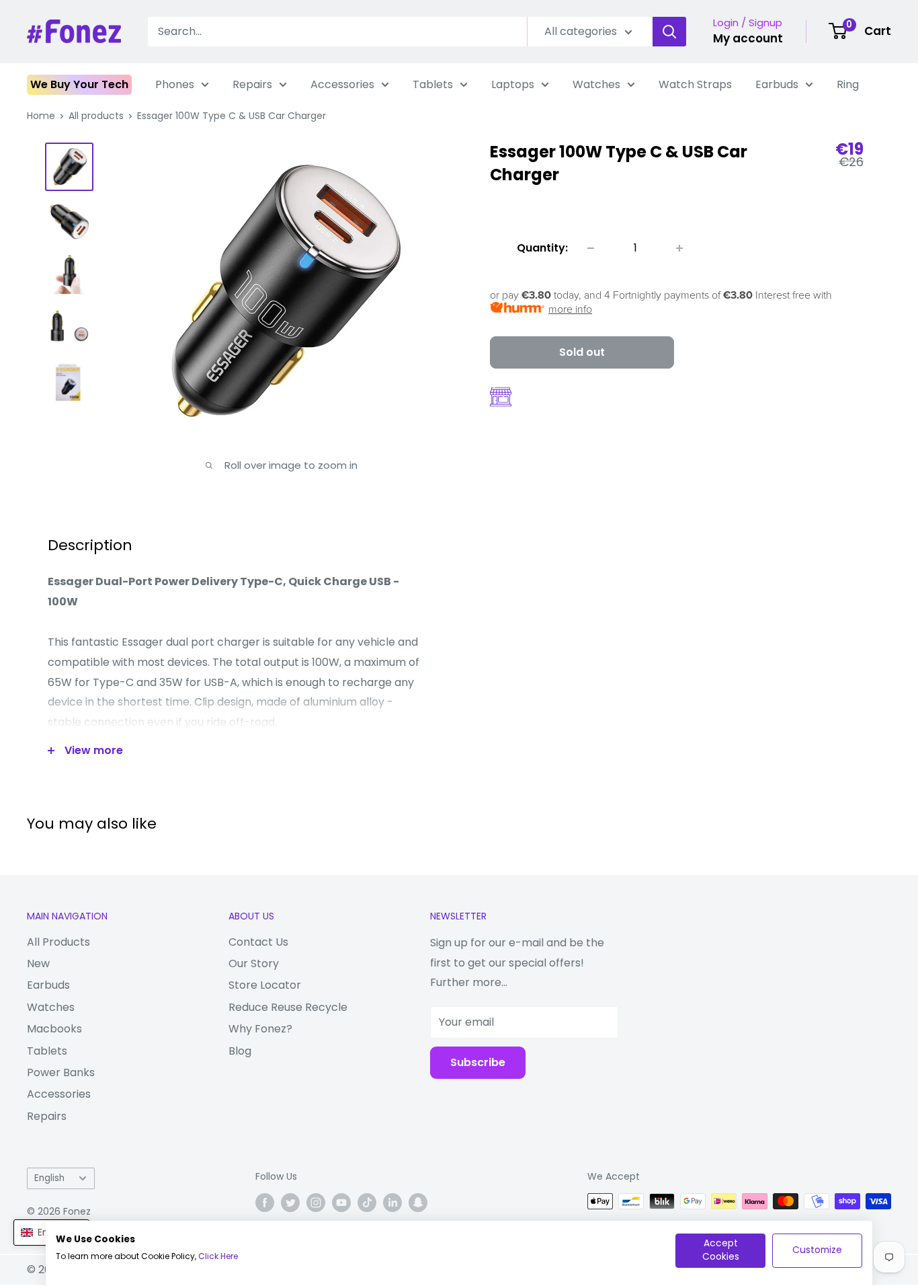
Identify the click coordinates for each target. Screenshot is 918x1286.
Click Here (218, 1256)
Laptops (512, 84)
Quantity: (542, 248)
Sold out (582, 352)
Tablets (433, 84)
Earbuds (776, 84)
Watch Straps (695, 84)
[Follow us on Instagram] (315, 1202)
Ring (848, 84)
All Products (58, 942)
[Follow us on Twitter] (290, 1202)
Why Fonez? (260, 1028)
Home (41, 115)
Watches (596, 84)
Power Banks (61, 1072)
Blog (239, 1051)
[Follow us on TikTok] (367, 1202)
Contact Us (258, 942)
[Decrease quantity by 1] (591, 248)
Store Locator (264, 985)
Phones (174, 84)
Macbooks (54, 1028)
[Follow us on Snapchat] (418, 1202)
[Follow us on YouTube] (341, 1202)
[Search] (669, 31)
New (38, 963)
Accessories (342, 84)
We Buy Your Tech (79, 84)
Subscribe (477, 1062)
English (49, 1178)
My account (748, 38)
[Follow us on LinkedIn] (392, 1202)
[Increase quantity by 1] (679, 248)
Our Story (253, 963)
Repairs (252, 84)
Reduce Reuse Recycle (287, 1007)
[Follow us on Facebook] (264, 1202)
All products (96, 115)
